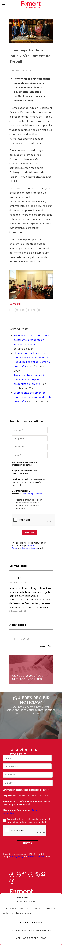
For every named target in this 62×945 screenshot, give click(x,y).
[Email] (39, 310)
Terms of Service (30, 548)
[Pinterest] (22, 310)
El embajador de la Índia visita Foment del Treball (30, 55)
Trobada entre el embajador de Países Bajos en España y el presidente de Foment (32, 379)
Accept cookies (31, 922)
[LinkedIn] (33, 310)
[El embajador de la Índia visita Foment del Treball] (31, 31)
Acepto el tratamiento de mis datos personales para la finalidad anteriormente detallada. (30, 504)
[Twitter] (17, 310)
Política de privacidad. (32, 493)
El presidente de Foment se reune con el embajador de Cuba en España (33, 397)
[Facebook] (11, 310)
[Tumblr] (28, 310)
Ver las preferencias (31, 938)
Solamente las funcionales (31, 930)
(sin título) (15, 578)
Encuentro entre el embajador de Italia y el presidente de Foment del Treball (31, 340)
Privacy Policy (16, 856)
